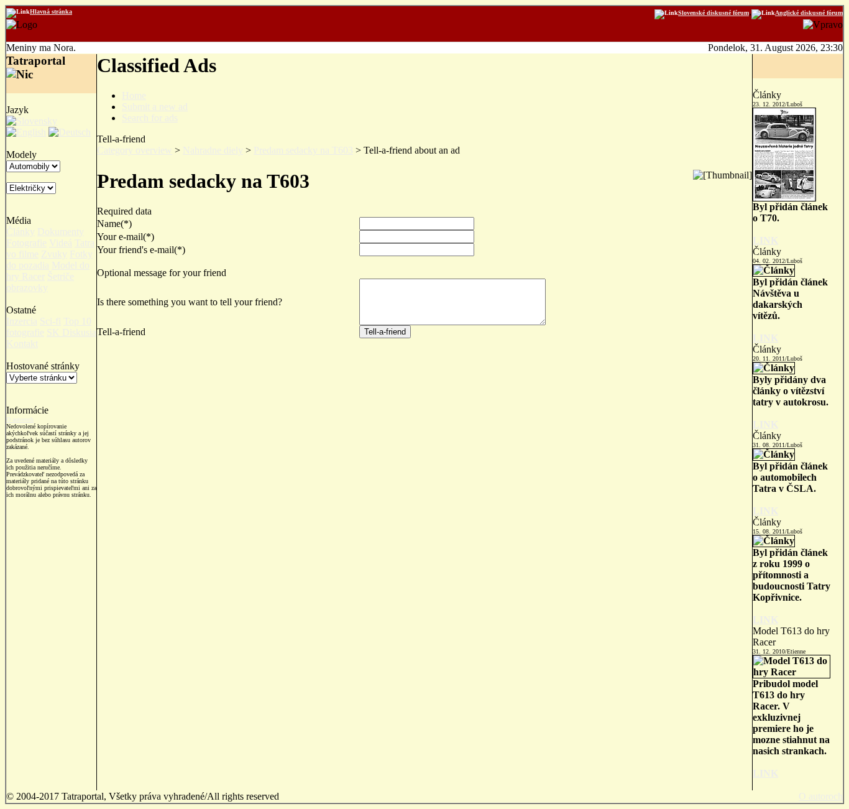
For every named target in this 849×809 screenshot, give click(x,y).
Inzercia (21, 321)
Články (20, 231)
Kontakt (22, 343)
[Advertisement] (424, 376)
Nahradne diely (213, 150)
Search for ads (150, 118)
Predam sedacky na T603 (303, 150)
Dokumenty (60, 231)
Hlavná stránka (51, 11)
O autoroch (20, 419)
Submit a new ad (155, 106)
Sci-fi (50, 321)
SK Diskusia (71, 332)
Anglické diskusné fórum (809, 12)
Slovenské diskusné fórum (713, 12)
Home (134, 95)
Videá (60, 243)
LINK (765, 240)
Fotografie (26, 243)
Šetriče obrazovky (40, 282)
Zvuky (54, 254)
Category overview (134, 150)
